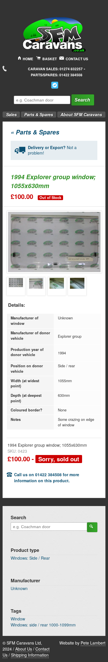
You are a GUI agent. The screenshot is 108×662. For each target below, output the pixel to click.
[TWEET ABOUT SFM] (54, 85)
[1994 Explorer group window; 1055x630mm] (16, 286)
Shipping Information (30, 655)
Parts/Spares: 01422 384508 (56, 75)
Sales (9, 112)
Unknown (19, 588)
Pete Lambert (93, 643)
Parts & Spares (37, 112)
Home (28, 58)
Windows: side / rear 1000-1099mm (43, 625)
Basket (49, 58)
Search (82, 99)
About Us (23, 649)
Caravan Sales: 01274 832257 (55, 69)
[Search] (92, 527)
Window (18, 619)
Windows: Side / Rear (30, 558)
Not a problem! (52, 150)
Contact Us (77, 58)
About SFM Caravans (81, 114)
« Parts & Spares (35, 132)
